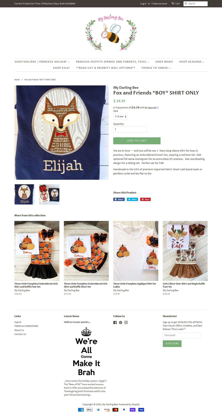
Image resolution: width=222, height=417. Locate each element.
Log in (143, 3)
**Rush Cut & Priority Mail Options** (105, 68)
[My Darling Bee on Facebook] (115, 323)
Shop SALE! (61, 68)
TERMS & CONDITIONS (26, 326)
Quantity (118, 124)
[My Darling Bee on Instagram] (126, 323)
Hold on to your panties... (77, 322)
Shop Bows (164, 62)
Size (115, 111)
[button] (160, 107)
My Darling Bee (110, 404)
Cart (177, 3)
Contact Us (20, 334)
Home (17, 79)
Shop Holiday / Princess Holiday (41, 62)
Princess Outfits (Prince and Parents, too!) (111, 62)
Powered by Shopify (129, 404)
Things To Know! (155, 68)
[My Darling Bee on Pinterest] (120, 323)
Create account (159, 3)
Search (17, 322)
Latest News (71, 316)
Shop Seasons (190, 62)
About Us (19, 330)
